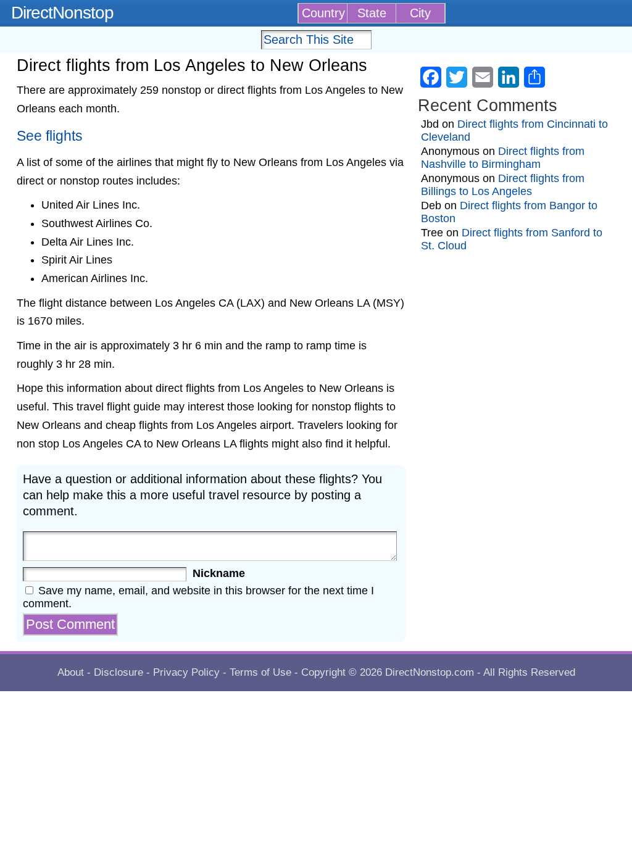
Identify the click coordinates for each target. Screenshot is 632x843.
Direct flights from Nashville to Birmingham (502, 157)
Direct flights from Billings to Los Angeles (502, 184)
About (70, 672)
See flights (50, 136)
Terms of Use (260, 672)
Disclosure (118, 672)
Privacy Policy (186, 672)
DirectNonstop (62, 12)
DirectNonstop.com (429, 672)
